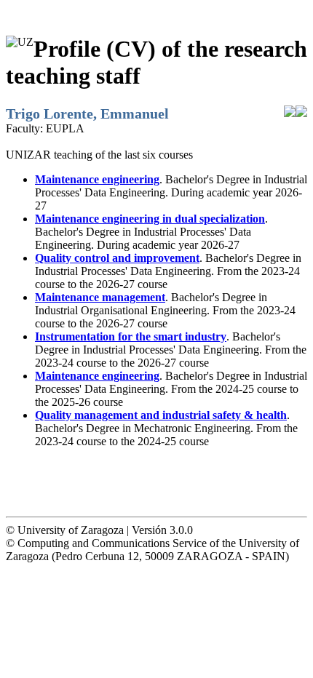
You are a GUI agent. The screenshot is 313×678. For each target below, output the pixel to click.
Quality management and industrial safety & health (161, 415)
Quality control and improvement (117, 258)
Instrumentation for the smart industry (130, 336)
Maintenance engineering (97, 179)
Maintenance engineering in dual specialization (150, 218)
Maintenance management (100, 297)
